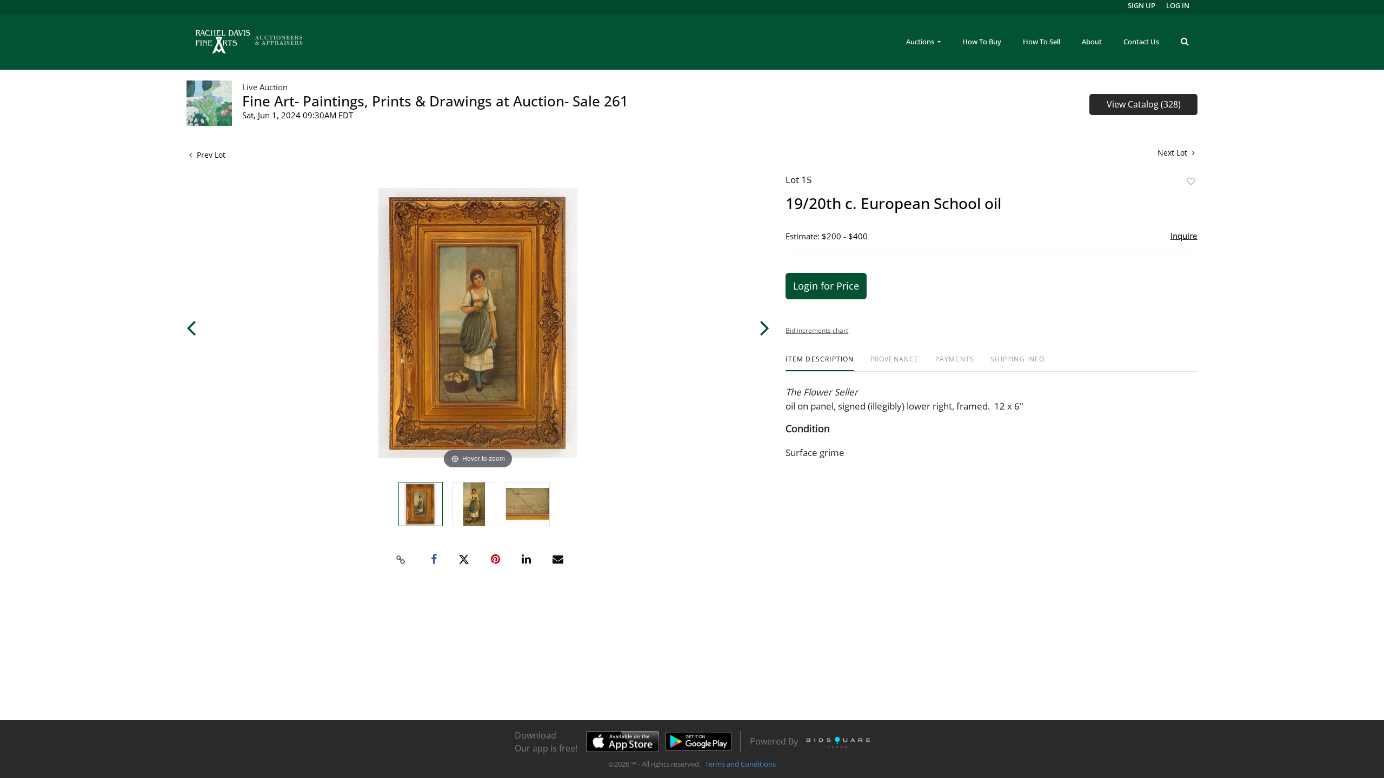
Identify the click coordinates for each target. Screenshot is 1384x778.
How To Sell (1041, 41)
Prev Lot (210, 155)
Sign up (1141, 5)
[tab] (820, 363)
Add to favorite (1191, 181)
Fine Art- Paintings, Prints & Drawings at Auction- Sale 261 (435, 101)
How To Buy (981, 41)
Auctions (921, 41)
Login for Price (826, 285)
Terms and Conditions (740, 764)
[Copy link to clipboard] (401, 559)
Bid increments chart (817, 330)
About (1092, 41)
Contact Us (1141, 41)
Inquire (1183, 235)
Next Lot (1173, 152)
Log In (1177, 5)
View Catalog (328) (1144, 104)
